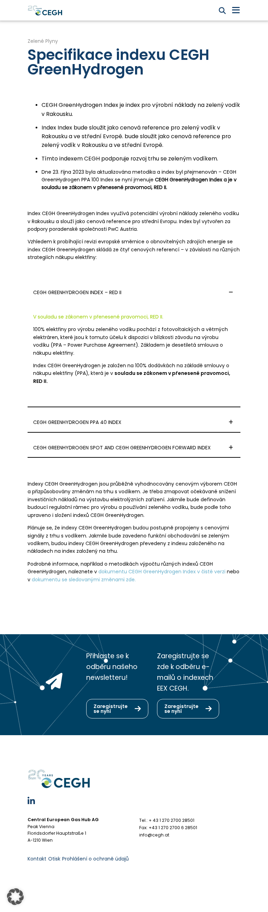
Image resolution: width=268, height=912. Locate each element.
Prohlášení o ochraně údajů (95, 858)
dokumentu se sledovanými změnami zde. (84, 579)
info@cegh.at (154, 835)
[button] (15, 896)
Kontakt (37, 858)
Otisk (54, 858)
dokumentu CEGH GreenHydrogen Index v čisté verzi (161, 571)
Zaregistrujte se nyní (111, 709)
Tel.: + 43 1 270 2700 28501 (166, 820)
